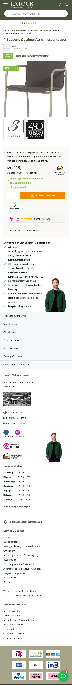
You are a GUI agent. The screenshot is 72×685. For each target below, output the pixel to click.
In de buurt (8, 629)
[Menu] (5, 4)
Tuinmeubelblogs (11, 615)
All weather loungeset (14, 638)
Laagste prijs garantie (14, 573)
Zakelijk (7, 586)
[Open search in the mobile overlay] (36, 14)
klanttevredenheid (22, 280)
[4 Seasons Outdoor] (6, 47)
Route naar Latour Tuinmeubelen (25, 522)
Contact (7, 537)
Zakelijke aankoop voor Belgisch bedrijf (23, 595)
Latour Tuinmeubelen (14, 30)
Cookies (7, 582)
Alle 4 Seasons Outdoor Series (18, 620)
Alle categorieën (11, 611)
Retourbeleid (9, 559)
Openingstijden (10, 542)
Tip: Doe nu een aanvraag (25, 230)
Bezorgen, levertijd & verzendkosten (21, 546)
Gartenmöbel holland (13, 633)
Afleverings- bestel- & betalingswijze (21, 555)
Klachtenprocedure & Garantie (18, 564)
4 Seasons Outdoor (38, 30)
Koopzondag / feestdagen (16, 506)
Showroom (9, 551)
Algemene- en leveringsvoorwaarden (22, 568)
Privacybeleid (9, 577)
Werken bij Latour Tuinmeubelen (19, 591)
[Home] (22, 5)
